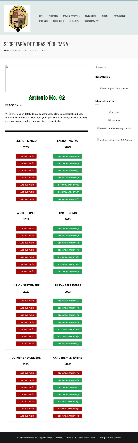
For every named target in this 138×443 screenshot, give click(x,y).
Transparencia (90, 16)
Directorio (53, 16)
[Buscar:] (114, 65)
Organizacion (119, 16)
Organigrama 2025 (92, 20)
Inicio (41, 16)
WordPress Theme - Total (91, 437)
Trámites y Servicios (71, 16)
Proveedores (58, 20)
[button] (26, 156)
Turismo (105, 16)
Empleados (43, 20)
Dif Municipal (74, 20)
